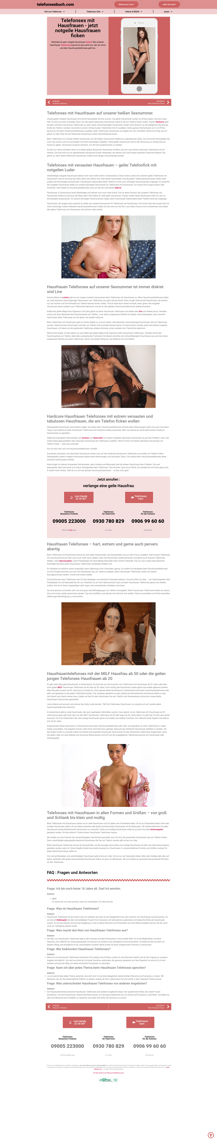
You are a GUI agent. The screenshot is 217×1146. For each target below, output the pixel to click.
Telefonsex (66, 45)
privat (66, 297)
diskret (118, 188)
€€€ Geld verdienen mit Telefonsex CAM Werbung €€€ (108, 1073)
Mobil (70, 530)
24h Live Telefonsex (53, 11)
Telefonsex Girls (93, 11)
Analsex (85, 438)
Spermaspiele (65, 561)
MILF (60, 687)
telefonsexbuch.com (55, 4)
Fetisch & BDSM (132, 11)
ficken (89, 42)
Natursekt (98, 438)
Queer (166, 11)
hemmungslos (156, 829)
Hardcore (160, 122)
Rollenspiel (62, 920)
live (140, 311)
